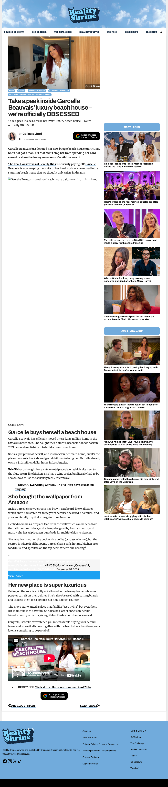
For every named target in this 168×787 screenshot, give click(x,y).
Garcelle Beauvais (59, 91)
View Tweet (15, 576)
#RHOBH (50, 565)
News (11, 91)
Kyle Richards (17, 469)
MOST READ (132, 127)
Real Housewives (89, 32)
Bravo (21, 91)
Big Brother (39, 32)
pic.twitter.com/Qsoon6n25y (73, 565)
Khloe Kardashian (60, 615)
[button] (161, 32)
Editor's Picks (37, 91)
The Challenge (63, 32)
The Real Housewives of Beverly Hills (30, 95)
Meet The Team (90, 737)
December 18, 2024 (67, 569)
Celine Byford (32, 133)
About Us (87, 731)
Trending (151, 32)
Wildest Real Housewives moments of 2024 (63, 687)
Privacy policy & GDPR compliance (99, 751)
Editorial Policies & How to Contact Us (100, 744)
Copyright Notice (90, 764)
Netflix (112, 32)
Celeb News (131, 32)
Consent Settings (91, 757)
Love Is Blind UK (14, 32)
